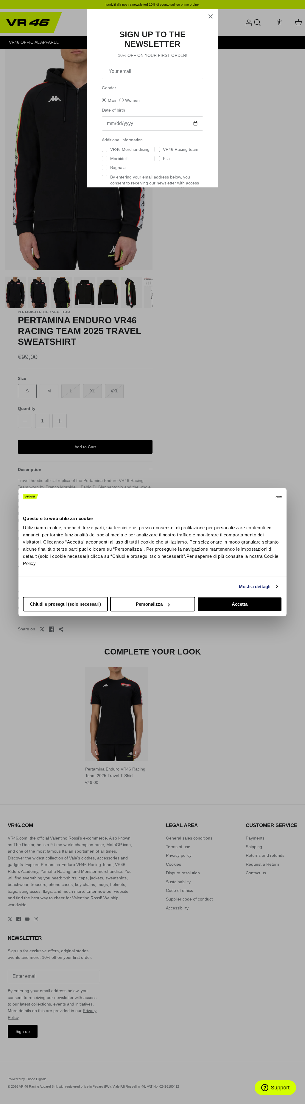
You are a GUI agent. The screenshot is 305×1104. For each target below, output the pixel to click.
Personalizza (149, 604)
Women (132, 100)
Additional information (122, 139)
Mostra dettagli (255, 586)
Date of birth (113, 110)
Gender (109, 87)
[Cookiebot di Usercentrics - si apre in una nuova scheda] (256, 496)
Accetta (240, 604)
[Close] (210, 16)
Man (112, 100)
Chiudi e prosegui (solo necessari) (65, 604)
